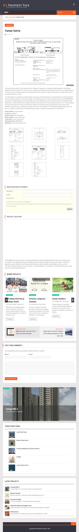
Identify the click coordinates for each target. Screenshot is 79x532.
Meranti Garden (15, 493)
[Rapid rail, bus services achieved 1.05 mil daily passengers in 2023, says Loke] (68, 332)
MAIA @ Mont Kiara (22, 440)
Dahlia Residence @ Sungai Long (20, 505)
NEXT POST (59, 329)
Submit (69, 209)
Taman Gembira (58, 299)
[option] (16, 300)
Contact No (10, 198)
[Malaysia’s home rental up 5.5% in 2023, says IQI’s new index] (10, 332)
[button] (6, 300)
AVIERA (18, 457)
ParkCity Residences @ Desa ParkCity (28, 448)
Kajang (6, 388)
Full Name (9, 191)
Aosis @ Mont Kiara (22, 465)
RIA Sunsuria (14, 512)
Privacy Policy (28, 201)
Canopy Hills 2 (12, 409)
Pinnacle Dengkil (15, 499)
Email (8, 195)
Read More (10, 319)
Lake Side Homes (21, 432)
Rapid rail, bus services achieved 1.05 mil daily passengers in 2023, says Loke (53, 333)
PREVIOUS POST (21, 329)
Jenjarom (9, 25)
